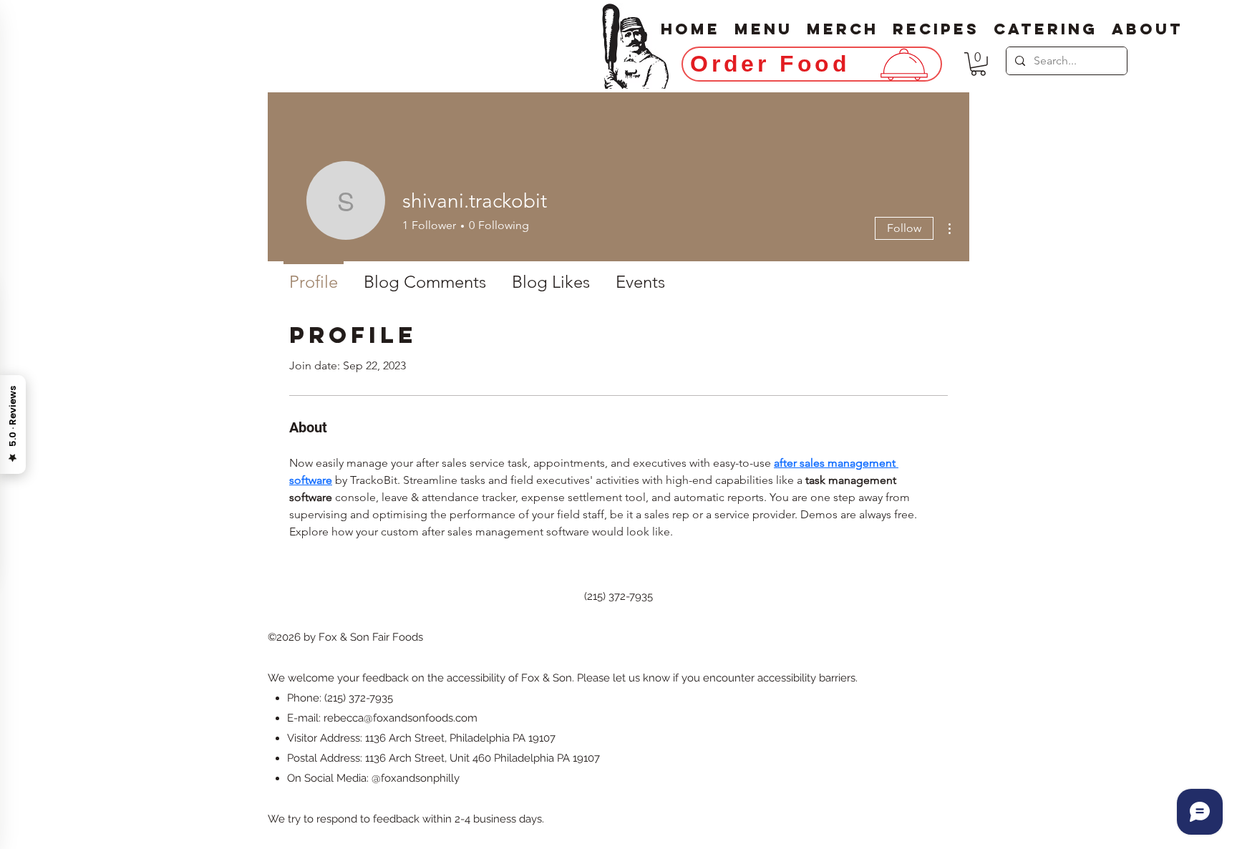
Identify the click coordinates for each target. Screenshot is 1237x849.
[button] (978, 64)
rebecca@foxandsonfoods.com (400, 718)
